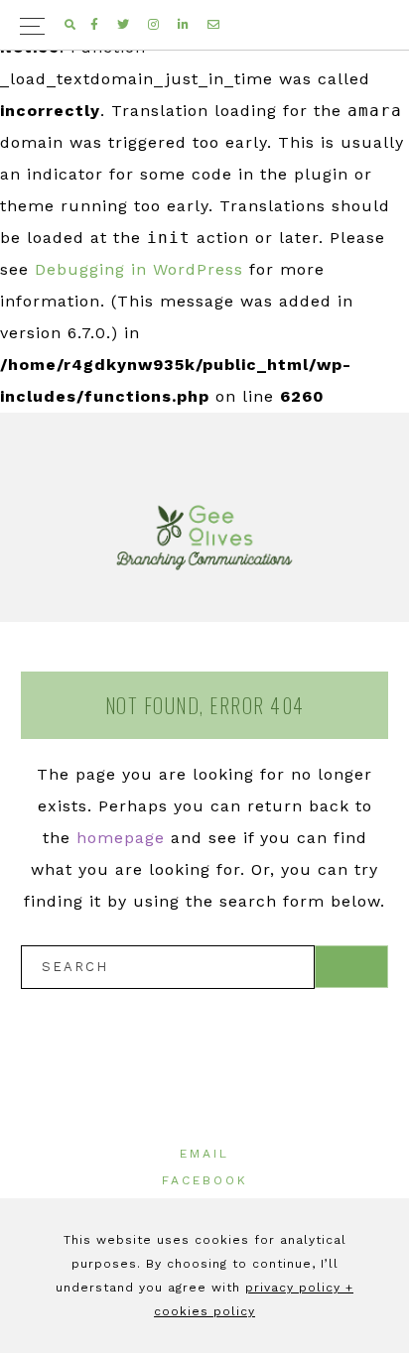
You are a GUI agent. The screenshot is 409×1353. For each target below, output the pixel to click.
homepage (120, 837)
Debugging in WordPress (139, 269)
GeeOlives (204, 537)
